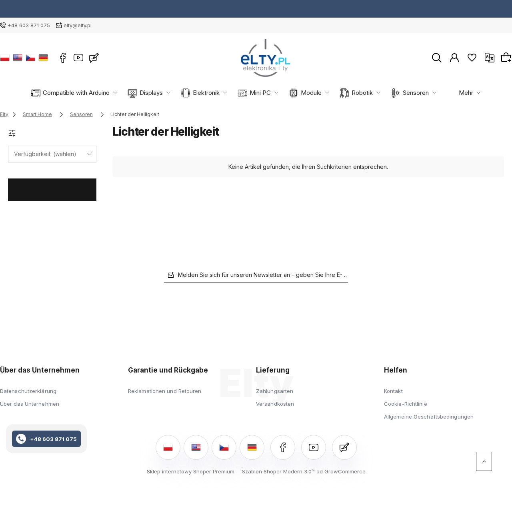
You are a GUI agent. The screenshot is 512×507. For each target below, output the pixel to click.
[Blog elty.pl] (94, 57)
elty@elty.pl (78, 25)
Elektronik (206, 92)
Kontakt (393, 391)
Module (311, 92)
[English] (17, 57)
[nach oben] (484, 461)
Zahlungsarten (274, 391)
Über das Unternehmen (29, 404)
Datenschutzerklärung (28, 391)
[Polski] (5, 57)
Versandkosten (275, 404)
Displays (151, 92)
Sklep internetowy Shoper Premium (190, 471)
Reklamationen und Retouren (165, 391)
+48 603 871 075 (29, 25)
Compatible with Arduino (76, 92)
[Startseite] (265, 58)
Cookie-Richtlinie (405, 404)
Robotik (362, 92)
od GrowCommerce (341, 471)
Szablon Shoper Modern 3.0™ (278, 471)
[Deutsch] (43, 57)
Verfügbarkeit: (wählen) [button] (45, 153)
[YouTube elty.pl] (78, 57)
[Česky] (30, 57)
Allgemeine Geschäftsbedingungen (429, 416)
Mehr (466, 92)
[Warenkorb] (507, 57)
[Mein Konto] (454, 57)
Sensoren (416, 92)
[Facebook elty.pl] (63, 57)
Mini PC (260, 92)
